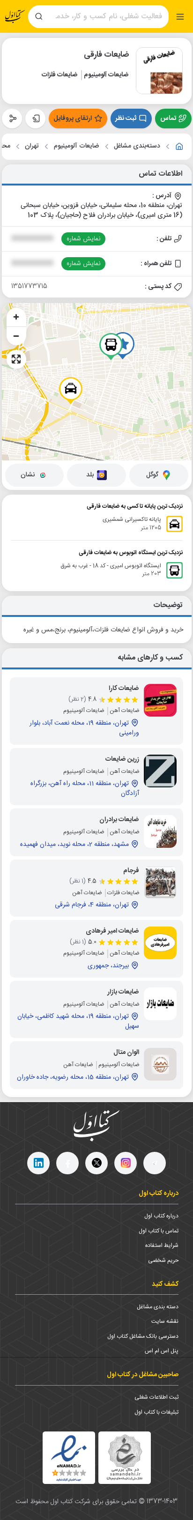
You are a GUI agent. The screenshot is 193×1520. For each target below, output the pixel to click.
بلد (90, 475)
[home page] (15, 16)
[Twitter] (96, 1163)
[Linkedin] (38, 1163)
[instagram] (125, 1163)
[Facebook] (67, 1163)
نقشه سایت (164, 1321)
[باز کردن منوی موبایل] (180, 17)
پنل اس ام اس (161, 1351)
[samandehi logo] (124, 1457)
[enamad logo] (69, 1458)
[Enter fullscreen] (16, 359)
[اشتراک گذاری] (12, 118)
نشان (28, 475)
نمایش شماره (84, 239)
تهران (32, 146)
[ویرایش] (35, 118)
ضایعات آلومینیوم (76, 146)
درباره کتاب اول (161, 1216)
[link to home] (179, 146)
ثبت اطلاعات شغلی (156, 1397)
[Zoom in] (16, 317)
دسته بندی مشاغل (157, 1307)
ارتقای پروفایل (72, 118)
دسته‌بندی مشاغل (137, 146)
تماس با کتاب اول (158, 1231)
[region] (97, 381)
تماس (168, 118)
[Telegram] (154, 1163)
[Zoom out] (16, 335)
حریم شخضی (163, 1260)
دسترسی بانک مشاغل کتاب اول (142, 1336)
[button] (70, 390)
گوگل (152, 475)
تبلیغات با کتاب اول (156, 1412)
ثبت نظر (125, 118)
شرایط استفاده (161, 1245)
